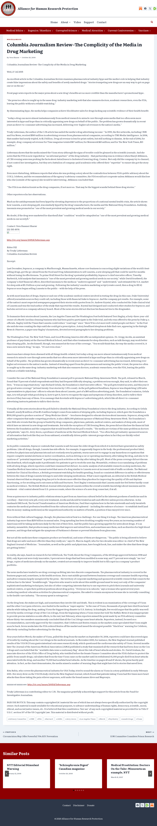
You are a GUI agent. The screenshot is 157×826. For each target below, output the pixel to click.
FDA (39, 719)
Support (89, 22)
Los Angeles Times (87, 719)
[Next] (150, 774)
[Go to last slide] (7, 774)
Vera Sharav (14, 57)
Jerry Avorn (70, 719)
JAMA (59, 719)
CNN (31, 719)
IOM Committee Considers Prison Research (132, 734)
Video (77, 22)
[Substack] (140, 8)
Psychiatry (113, 719)
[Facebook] (145, 8)
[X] (150, 8)
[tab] (73, 790)
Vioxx (139, 719)
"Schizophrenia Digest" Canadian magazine (74, 766)
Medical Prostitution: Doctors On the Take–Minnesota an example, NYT (130, 768)
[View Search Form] (152, 22)
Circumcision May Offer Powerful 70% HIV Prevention (30, 734)
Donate (90, 805)
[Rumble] (155, 8)
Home (54, 22)
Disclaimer (78, 805)
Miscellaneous (14, 39)
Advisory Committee (17, 719)
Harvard (49, 719)
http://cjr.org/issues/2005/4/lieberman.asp (28, 239)
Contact (101, 22)
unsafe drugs (127, 719)
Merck (102, 719)
